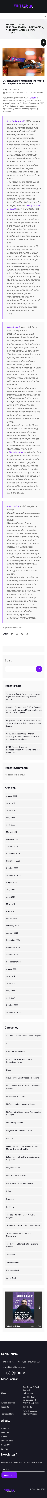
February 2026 (12, 839)
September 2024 (13, 962)
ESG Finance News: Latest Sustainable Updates (23, 1087)
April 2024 (10, 998)
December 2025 (13, 854)
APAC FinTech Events (15, 1051)
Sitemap (4, 1449)
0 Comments (37, 93)
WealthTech (11, 1278)
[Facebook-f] (3, 1373)
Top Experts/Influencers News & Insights (20, 1216)
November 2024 (13, 947)
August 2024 (11, 969)
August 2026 (11, 796)
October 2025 (12, 868)
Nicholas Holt (13, 327)
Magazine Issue (13, 1167)
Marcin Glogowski (15, 121)
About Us (5, 1428)
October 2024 (12, 954)
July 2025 (10, 890)
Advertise (5, 1437)
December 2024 (13, 940)
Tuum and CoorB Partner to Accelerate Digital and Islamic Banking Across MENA (23, 696)
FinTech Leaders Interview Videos (20, 1104)
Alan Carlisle (13, 506)
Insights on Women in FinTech (19, 1130)
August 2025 (11, 882)
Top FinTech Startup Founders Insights (23, 1225)
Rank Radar (27, 1407)
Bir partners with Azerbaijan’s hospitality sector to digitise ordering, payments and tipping (23, 723)
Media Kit (5, 1433)
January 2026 (12, 846)
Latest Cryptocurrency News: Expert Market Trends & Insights (22, 1147)
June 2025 (10, 897)
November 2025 (13, 861)
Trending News (12, 1262)
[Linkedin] (14, 1373)
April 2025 (10, 911)
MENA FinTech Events (16, 1175)
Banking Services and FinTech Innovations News (19, 1060)
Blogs (8, 1070)
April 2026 (10, 825)
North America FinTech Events (19, 1183)
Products (10, 1199)
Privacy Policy (7, 1441)
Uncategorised (12, 1270)
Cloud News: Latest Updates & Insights (22, 1078)
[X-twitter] (8, 1373)
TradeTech (10, 1254)
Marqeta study (16, 452)
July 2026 (10, 803)
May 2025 (10, 904)
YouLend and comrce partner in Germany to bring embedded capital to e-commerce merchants (22, 736)
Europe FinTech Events (16, 1096)
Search (9, 660)
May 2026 (10, 817)
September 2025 (13, 875)
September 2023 (13, 1012)
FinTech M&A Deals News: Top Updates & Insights (23, 1113)
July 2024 (10, 976)
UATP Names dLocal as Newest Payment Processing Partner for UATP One (23, 750)
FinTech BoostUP (13, 89)
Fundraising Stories (14, 1123)
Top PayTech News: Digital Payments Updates (22, 1245)
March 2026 (11, 832)
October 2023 (12, 1005)
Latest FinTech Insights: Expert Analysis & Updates (23, 1158)
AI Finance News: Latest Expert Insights (23, 1036)
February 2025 (12, 926)
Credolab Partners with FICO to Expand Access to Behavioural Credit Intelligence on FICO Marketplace (24, 710)
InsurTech (10, 1138)
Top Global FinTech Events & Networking (18, 1234)
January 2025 (12, 933)
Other (8, 1191)
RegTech (10, 1207)
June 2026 (11, 810)
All (7, 1043)
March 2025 (11, 918)
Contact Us (5, 1445)
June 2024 (11, 983)
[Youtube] (19, 1373)
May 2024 (10, 991)
